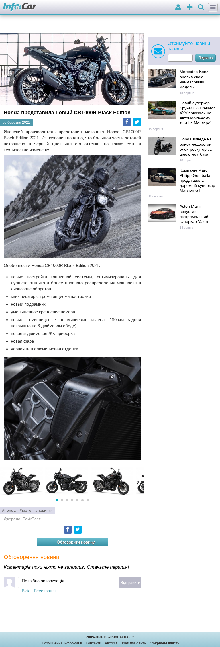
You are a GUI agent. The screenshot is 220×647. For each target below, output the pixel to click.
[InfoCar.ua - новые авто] (20, 7)
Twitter (137, 122)
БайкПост (31, 519)
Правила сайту (133, 643)
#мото (25, 510)
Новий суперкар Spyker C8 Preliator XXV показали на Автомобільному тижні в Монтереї (197, 113)
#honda (9, 510)
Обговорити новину (76, 542)
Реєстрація (45, 590)
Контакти (93, 643)
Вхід (26, 590)
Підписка (205, 58)
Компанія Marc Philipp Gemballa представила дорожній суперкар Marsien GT (197, 180)
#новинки (44, 510)
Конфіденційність (165, 643)
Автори (111, 643)
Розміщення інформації (62, 643)
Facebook (127, 122)
